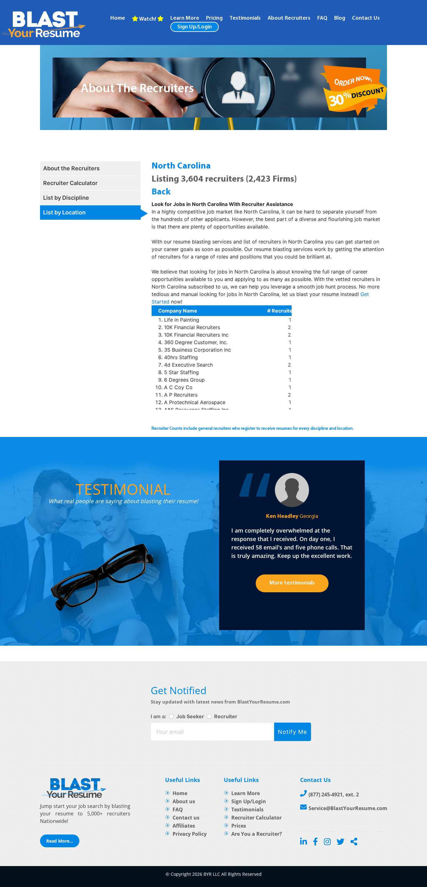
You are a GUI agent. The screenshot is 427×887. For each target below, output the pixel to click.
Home (117, 18)
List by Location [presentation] (64, 212)
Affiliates (184, 825)
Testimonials (245, 18)
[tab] (90, 168)
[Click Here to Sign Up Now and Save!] (353, 91)
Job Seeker (190, 716)
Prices (238, 825)
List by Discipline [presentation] (66, 197)
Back (161, 192)
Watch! (147, 19)
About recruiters (289, 18)
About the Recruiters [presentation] (71, 168)
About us (184, 801)
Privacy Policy (190, 833)
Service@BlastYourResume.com (348, 808)
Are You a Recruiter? (256, 833)
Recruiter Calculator (256, 817)
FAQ (322, 18)
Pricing (214, 18)
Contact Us (366, 18)
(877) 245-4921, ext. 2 (334, 794)
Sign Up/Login (194, 27)
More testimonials (292, 583)
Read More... (59, 841)
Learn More (245, 793)
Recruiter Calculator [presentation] (70, 183)
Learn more (184, 18)
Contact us (186, 817)
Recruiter (225, 716)
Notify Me (292, 732)
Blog (339, 18)
